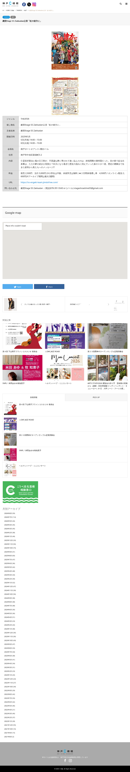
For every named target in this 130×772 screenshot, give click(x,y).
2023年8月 (8, 648)
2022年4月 (8, 710)
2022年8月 (8, 694)
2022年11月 (8, 683)
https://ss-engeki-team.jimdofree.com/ (39, 182)
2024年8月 (8, 602)
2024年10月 (8, 594)
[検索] (120, 4)
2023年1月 (8, 675)
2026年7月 (8, 517)
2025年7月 (8, 560)
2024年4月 (8, 617)
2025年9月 (8, 552)
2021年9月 (8, 733)
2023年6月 (8, 656)
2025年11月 (8, 544)
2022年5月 (8, 706)
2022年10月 (8, 687)
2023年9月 (8, 644)
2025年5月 (8, 567)
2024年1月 (8, 629)
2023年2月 (8, 671)
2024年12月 (8, 586)
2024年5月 (8, 613)
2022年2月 (8, 717)
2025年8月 (8, 556)
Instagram (70, 760)
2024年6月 (8, 610)
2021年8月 (8, 737)
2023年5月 (8, 660)
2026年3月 (8, 529)
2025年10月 (8, 548)
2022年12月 (8, 679)
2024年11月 (8, 590)
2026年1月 (8, 536)
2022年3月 (8, 713)
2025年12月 (8, 540)
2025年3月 (8, 575)
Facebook (64, 760)
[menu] (126, 4)
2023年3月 (8, 667)
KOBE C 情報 (59, 769)
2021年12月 (8, 725)
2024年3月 (8, 621)
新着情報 (33, 397)
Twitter (59, 760)
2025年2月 (8, 579)
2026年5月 (8, 521)
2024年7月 (8, 606)
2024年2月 (8, 625)
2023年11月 (8, 636)
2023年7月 (8, 652)
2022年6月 (8, 702)
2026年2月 (8, 533)
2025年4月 (8, 571)
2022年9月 (8, 690)
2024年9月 (8, 598)
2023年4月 (8, 663)
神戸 (13, 17)
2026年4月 (8, 525)
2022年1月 (8, 721)
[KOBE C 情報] (10, 4)
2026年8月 (8, 513)
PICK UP (96, 397)
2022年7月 (8, 698)
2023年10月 (8, 640)
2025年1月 (8, 583)
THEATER (6, 17)
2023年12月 (8, 633)
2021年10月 (8, 729)
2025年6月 (8, 563)
